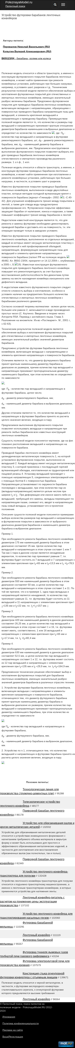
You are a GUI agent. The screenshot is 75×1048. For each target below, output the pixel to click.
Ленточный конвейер (36, 935)
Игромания (8, 1016)
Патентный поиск (15, 6)
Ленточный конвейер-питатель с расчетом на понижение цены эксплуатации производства (32, 901)
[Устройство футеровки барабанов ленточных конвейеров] (3, 763)
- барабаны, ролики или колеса (26, 58)
